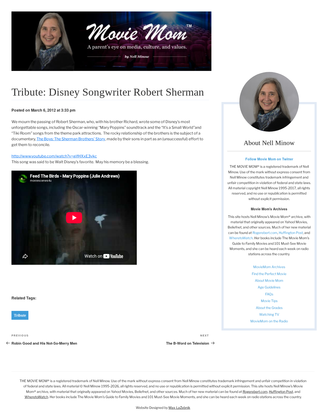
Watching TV (269, 314)
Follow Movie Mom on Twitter (269, 159)
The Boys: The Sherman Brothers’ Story (71, 139)
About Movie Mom (269, 280)
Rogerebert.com (264, 233)
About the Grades (269, 308)
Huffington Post (291, 233)
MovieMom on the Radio (269, 321)
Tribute (20, 315)
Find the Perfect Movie (269, 274)
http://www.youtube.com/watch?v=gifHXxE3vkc (54, 156)
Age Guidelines (269, 287)
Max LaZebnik (179, 408)
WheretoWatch (241, 238)
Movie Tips (269, 301)
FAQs (269, 294)
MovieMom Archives (269, 267)
